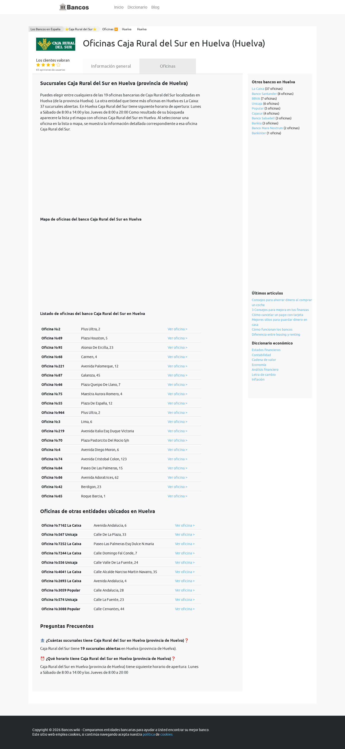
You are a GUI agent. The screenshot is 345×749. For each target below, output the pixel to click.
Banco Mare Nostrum (267, 128)
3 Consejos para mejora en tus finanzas (280, 310)
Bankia (257, 123)
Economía (259, 365)
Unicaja (257, 103)
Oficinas (168, 66)
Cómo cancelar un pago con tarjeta (277, 315)
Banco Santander (264, 94)
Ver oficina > (177, 329)
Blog (155, 7)
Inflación (258, 379)
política (149, 734)
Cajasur (257, 113)
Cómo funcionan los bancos (272, 329)
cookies (166, 734)
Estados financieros (266, 350)
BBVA (256, 98)
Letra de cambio (264, 374)
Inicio (119, 7)
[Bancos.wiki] (74, 7)
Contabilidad (261, 355)
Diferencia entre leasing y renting (276, 334)
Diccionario (137, 7)
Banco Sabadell (263, 118)
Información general (111, 66)
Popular (258, 108)
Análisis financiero (265, 369)
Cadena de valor (264, 360)
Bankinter (259, 133)
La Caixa (258, 89)
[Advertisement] (120, 171)
